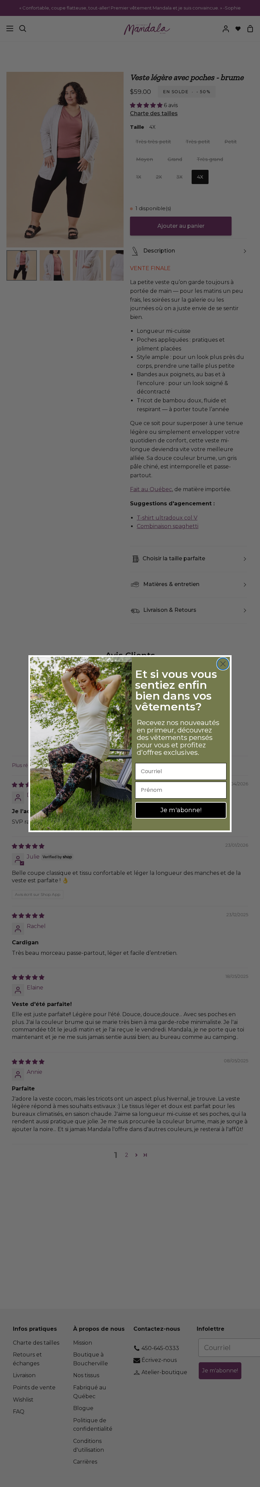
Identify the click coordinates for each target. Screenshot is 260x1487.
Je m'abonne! (180, 810)
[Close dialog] (223, 664)
